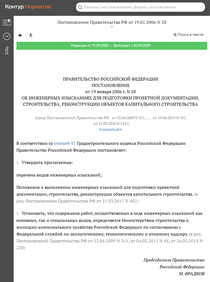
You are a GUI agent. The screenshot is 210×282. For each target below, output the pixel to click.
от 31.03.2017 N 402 (117, 201)
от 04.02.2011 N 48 (150, 240)
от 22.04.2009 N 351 (128, 117)
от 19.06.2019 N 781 (169, 117)
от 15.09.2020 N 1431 (111, 123)
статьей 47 (65, 143)
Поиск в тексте (190, 34)
